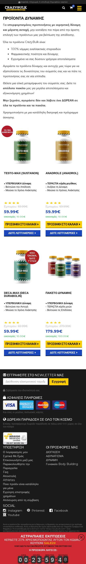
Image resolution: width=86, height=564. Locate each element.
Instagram (15, 510)
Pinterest (38, 510)
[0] (71, 7)
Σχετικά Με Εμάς (13, 456)
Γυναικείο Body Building (62, 464)
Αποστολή (9, 476)
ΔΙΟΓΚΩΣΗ (53, 452)
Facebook (61, 510)
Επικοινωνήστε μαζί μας (18, 460)
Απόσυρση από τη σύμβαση (21, 500)
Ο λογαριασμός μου (15, 452)
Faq (5, 472)
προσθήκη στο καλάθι (21, 224)
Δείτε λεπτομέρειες (21, 233)
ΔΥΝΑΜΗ (52, 460)
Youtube (14, 515)
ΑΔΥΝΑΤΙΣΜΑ (54, 456)
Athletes (9, 480)
